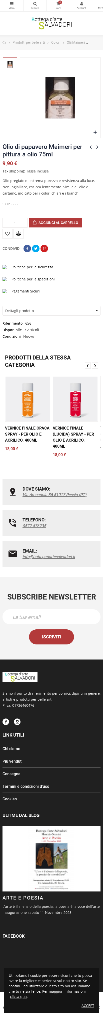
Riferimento (12, 323)
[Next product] (97, 147)
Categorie (12, 5)
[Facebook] (5, 722)
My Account (81, 5)
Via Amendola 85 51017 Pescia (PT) (54, 494)
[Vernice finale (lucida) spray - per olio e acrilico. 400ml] (75, 399)
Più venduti (12, 761)
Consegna (11, 773)
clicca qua (18, 996)
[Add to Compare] (19, 234)
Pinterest (44, 248)
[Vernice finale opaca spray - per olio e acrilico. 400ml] (28, 399)
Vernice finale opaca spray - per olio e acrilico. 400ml (27, 434)
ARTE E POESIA (23, 898)
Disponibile (12, 329)
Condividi (27, 248)
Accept (88, 1005)
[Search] (35, 5)
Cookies (9, 799)
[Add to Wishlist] (7, 234)
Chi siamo (11, 748)
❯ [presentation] (95, 365)
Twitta (36, 248)
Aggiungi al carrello (58, 223)
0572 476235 (34, 525)
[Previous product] (91, 147)
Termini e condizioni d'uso (25, 786)
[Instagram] (17, 722)
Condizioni (11, 336)
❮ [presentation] (87, 365)
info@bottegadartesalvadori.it (48, 556)
